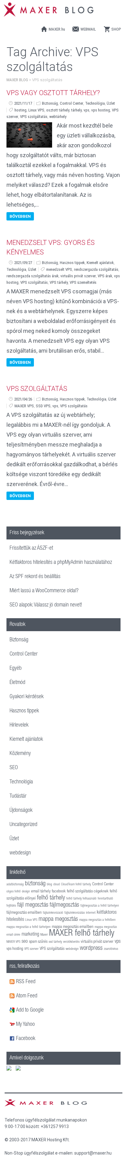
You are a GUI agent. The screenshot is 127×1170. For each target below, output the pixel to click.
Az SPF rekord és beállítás (35, 577)
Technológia (95, 103)
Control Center (71, 103)
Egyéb (16, 668)
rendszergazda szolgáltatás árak (32, 276)
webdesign (20, 853)
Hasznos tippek (72, 262)
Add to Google (30, 1010)
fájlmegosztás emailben (24, 913)
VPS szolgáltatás (33, 116)
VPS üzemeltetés (83, 282)
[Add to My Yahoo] (13, 1024)
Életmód (17, 683)
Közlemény (20, 754)
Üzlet (111, 103)
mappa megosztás (58, 919)
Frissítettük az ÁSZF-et (31, 548)
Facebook (25, 1039)
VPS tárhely (59, 282)
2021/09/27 (23, 262)
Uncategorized (23, 825)
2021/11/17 (23, 103)
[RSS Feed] (13, 982)
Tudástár (18, 796)
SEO (14, 768)
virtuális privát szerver (78, 276)
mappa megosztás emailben (72, 927)
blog (49, 884)
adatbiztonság (15, 884)
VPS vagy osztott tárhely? (53, 93)
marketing (30, 934)
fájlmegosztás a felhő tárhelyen (99, 906)
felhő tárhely (51, 898)
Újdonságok (21, 810)
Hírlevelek (19, 725)
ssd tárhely (55, 942)
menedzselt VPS (59, 269)
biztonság (35, 884)
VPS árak (105, 276)
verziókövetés (71, 942)
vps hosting (100, 110)
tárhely (76, 110)
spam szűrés (38, 942)
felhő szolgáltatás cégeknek (88, 891)
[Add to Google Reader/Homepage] (13, 1010)
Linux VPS (36, 110)
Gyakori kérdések (26, 697)
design (26, 891)
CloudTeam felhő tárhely (76, 884)
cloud (56, 884)
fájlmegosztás (64, 905)
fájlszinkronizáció (53, 913)
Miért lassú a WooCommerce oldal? (44, 591)
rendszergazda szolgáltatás (96, 269)
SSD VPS (43, 406)
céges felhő (13, 891)
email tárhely (41, 891)
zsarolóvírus (111, 949)
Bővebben (20, 216)
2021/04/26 (23, 399)
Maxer (44, 935)
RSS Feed (25, 982)
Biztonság (50, 103)
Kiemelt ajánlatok (100, 262)
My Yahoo (25, 1024)
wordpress (91, 949)
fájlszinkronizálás (74, 913)
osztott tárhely (57, 110)
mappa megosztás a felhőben (97, 920)
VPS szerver (31, 949)
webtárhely (57, 116)
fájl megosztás (32, 905)
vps (86, 110)
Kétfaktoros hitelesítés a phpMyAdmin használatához (61, 562)
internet (91, 913)
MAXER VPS (24, 406)
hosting (20, 110)
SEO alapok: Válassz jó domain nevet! (46, 605)
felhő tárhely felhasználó (81, 898)
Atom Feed (26, 996)
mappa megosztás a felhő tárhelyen (28, 927)
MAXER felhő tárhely (81, 933)
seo (25, 941)
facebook (59, 891)
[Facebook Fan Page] (13, 1039)
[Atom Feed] (13, 996)
